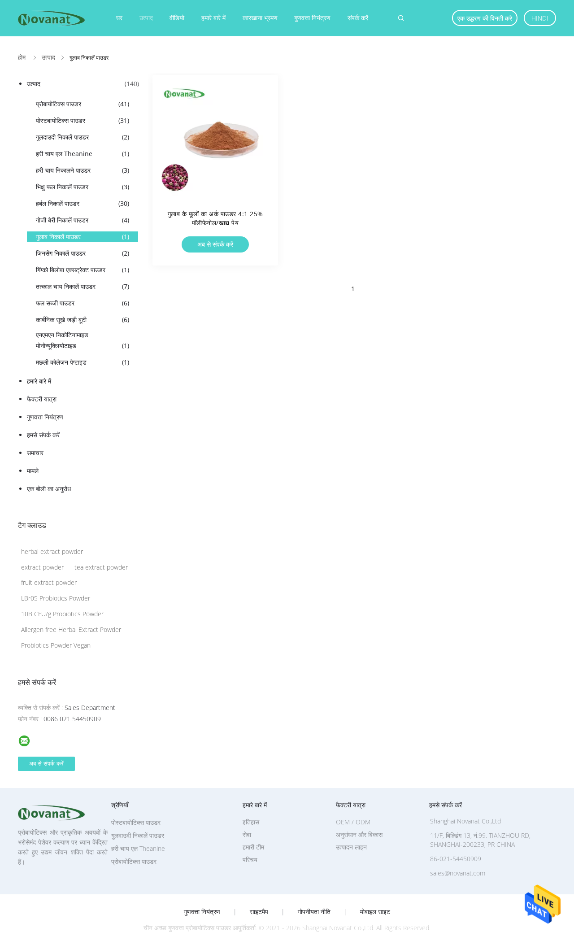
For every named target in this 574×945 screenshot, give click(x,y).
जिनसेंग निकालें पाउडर (82, 253)
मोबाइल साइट (375, 912)
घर (119, 17)
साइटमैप (259, 912)
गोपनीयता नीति (314, 912)
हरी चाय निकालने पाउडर (82, 170)
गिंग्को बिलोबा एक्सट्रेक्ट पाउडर (82, 270)
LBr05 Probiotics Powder (55, 598)
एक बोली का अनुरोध (49, 488)
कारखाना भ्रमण (260, 17)
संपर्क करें (358, 17)
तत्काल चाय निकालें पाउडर (82, 286)
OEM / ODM (353, 822)
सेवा (247, 834)
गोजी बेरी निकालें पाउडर (82, 220)
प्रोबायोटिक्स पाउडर (82, 104)
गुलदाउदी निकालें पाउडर (82, 137)
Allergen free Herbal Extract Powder (71, 629)
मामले (33, 470)
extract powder (42, 567)
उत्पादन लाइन (351, 847)
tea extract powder (101, 567)
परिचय (250, 859)
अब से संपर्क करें (215, 244)
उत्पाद (146, 17)
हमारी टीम (253, 847)
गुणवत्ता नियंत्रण (312, 17)
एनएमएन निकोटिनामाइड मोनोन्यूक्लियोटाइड (82, 340)
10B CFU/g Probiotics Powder (62, 614)
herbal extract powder (52, 551)
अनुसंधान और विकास (359, 834)
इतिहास (251, 822)
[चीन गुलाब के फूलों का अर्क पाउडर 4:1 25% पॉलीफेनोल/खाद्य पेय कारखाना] (215, 137)
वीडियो (177, 17)
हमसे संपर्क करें (43, 435)
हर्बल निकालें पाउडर (82, 203)
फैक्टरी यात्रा (42, 399)
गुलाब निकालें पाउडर (82, 236)
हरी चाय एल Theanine (82, 153)
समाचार (35, 453)
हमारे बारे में (213, 17)
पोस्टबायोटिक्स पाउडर (82, 120)
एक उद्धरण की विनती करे (484, 18)
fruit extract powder (49, 582)
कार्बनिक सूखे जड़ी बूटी (82, 319)
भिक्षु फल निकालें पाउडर (82, 187)
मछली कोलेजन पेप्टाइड (82, 362)
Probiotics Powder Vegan (56, 645)
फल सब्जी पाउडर (82, 303)
